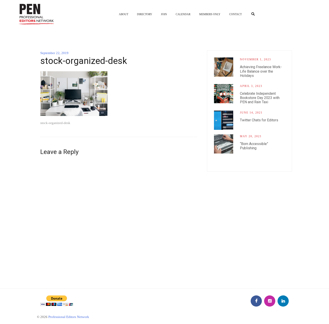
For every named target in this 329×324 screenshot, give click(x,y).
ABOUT (123, 14)
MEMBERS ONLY (209, 14)
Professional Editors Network (68, 317)
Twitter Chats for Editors (259, 120)
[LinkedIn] (283, 301)
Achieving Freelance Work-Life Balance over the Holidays (261, 71)
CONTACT (235, 14)
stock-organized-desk (55, 123)
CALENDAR (183, 14)
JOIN (164, 14)
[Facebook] (256, 301)
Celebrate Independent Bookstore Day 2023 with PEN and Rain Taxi (260, 97)
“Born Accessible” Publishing (254, 146)
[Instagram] (269, 301)
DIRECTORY (144, 14)
